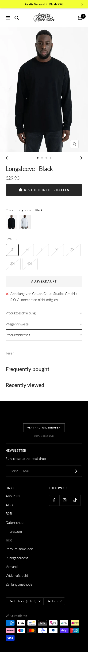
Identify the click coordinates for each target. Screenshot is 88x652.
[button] (44, 313)
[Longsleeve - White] (25, 222)
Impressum (14, 531)
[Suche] (17, 18)
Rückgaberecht (17, 558)
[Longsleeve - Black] (11, 222)
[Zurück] (8, 158)
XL (57, 249)
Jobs (9, 540)
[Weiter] (80, 158)
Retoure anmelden (19, 549)
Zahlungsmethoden (20, 584)
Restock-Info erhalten (47, 190)
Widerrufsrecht (17, 575)
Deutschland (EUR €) (22, 601)
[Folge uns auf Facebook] (54, 500)
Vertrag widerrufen (44, 427)
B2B (9, 513)
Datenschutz (15, 522)
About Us (13, 496)
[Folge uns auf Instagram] (64, 500)
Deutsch (51, 601)
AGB (9, 505)
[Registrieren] (75, 471)
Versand (12, 566)
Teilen (10, 353)
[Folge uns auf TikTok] (75, 500)
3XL (13, 263)
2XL (73, 249)
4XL (30, 263)
